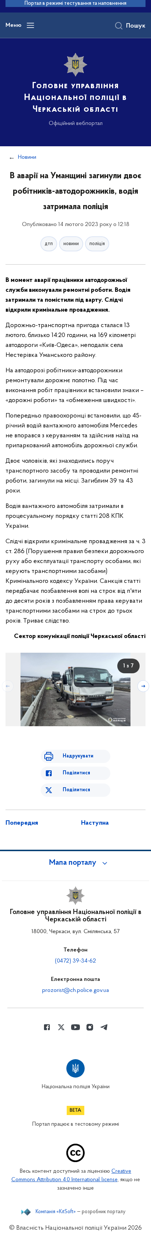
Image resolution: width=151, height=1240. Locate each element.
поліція (97, 244)
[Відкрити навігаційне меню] (30, 25)
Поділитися (76, 773)
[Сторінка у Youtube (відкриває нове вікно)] (75, 1027)
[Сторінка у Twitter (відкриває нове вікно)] (61, 1027)
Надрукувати (78, 756)
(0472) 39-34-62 (75, 961)
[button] (75, 863)
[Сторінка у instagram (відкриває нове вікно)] (89, 1027)
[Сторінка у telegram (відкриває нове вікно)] (104, 1027)
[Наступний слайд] (143, 686)
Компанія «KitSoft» (56, 1212)
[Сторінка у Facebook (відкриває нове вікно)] (47, 1027)
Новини (27, 157)
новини (71, 244)
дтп (49, 244)
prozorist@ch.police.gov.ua (75, 990)
